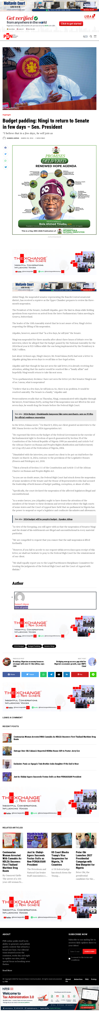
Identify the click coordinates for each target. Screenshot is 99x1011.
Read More (7, 970)
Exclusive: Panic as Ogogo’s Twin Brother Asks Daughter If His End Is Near (46, 764)
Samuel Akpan (13, 138)
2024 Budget (19, 646)
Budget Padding (34, 646)
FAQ (87, 979)
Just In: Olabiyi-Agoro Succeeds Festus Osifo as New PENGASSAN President (47, 777)
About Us (68, 980)
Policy (93, 979)
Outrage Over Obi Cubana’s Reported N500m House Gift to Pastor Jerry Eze (47, 751)
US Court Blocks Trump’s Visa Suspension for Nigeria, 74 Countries (60, 858)
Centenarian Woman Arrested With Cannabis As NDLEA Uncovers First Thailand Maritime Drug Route (55, 738)
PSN (6, 981)
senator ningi (49, 646)
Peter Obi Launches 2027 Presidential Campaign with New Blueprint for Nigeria (85, 860)
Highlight (7, 115)
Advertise (78, 979)
